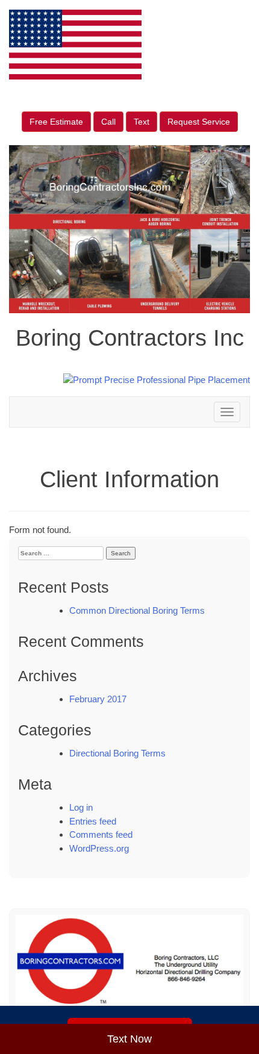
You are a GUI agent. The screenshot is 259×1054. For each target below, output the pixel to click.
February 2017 (97, 699)
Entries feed (92, 821)
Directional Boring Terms (117, 753)
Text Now (129, 1039)
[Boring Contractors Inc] (129, 967)
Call (108, 121)
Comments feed (101, 834)
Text (141, 121)
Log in (81, 807)
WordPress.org (99, 848)
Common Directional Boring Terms (137, 610)
